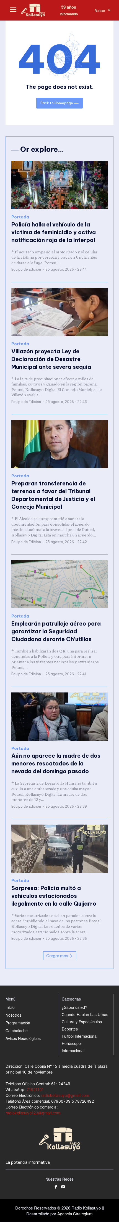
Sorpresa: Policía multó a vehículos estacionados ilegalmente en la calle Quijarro (53, 896)
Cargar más (57, 955)
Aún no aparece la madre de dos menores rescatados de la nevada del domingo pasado (55, 763)
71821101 (35, 1089)
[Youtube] (63, 1187)
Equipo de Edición (26, 269)
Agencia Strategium (75, 1213)
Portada (20, 217)
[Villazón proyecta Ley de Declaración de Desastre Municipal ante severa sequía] (59, 312)
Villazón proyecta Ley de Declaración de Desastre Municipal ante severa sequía (51, 359)
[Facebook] (55, 1187)
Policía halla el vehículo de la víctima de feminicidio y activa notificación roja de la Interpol (53, 232)
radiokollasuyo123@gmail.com (33, 1112)
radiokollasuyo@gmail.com (65, 1095)
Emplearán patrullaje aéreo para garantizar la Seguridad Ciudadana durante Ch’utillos (56, 631)
